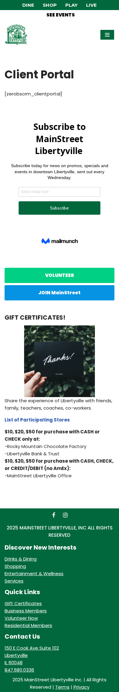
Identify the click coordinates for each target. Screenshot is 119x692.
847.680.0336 (19, 670)
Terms (62, 687)
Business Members (26, 611)
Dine (28, 5)
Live (91, 5)
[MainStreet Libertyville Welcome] (16, 34)
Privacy (81, 687)
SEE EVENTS (60, 15)
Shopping (15, 566)
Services (14, 581)
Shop (50, 5)
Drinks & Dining (21, 559)
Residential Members (28, 625)
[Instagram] (65, 515)
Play (71, 5)
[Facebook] (53, 515)
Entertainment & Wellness (34, 573)
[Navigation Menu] (107, 35)
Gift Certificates (23, 603)
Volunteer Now (21, 618)
